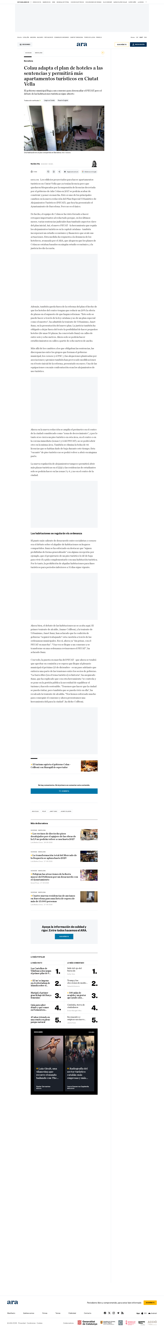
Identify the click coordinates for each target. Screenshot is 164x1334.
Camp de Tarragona (76, 37)
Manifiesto (11, 1313)
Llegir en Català (49, 100)
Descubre (38, 1032)
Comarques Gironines (61, 37)
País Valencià (48, 37)
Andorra (33, 37)
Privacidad (22, 1323)
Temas (57, 1313)
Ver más (91, 1032)
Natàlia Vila (35, 164)
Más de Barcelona (39, 823)
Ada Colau (35, 811)
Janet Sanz (53, 811)
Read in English (63, 100)
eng (145, 37)
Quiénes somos (28, 1313)
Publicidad (72, 1313)
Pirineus (99, 37)
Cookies (39, 1323)
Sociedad (28, 52)
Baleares (40, 37)
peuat (44, 811)
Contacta (87, 1313)
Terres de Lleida (89, 37)
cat (137, 37)
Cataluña (26, 37)
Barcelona (38, 52)
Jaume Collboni (66, 811)
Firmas (44, 1313)
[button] (146, 2)
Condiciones (31, 1323)
